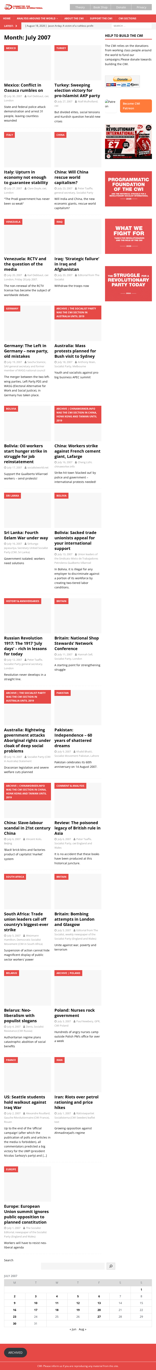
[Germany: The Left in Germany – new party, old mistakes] (27, 323)
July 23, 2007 (65, 188)
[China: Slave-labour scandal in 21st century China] (27, 800)
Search (8, 1260)
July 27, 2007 (65, 101)
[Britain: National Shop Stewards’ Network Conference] (77, 616)
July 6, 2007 (14, 839)
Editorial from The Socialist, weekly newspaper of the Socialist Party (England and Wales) (76, 934)
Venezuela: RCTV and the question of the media (25, 264)
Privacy (141, 7)
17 (35, 1310)
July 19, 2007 (14, 362)
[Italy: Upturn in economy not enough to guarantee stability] (27, 149)
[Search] (111, 1266)
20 (99, 1310)
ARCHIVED (15, 1352)
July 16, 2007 (65, 462)
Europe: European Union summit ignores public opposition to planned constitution (26, 1214)
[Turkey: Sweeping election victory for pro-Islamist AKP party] (77, 63)
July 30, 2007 (14, 96)
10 (35, 1303)
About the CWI (74, 18)
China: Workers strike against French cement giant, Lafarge (77, 451)
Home (7, 18)
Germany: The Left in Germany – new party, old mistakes (26, 351)
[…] (45, 1155)
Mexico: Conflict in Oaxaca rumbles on (23, 87)
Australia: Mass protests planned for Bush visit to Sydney (75, 351)
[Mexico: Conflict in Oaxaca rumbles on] (27, 63)
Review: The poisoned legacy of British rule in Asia (77, 828)
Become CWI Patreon (131, 106)
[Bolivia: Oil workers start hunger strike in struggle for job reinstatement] (27, 423)
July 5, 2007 (14, 935)
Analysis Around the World (36, 18)
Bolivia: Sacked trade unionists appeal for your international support (75, 540)
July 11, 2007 (65, 654)
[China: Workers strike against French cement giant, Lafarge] (77, 423)
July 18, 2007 (65, 362)
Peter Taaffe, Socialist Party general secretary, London (23, 664)
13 (99, 1303)
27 (99, 1316)
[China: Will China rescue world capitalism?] (77, 149)
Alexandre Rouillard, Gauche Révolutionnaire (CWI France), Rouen (27, 1117)
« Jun (73, 1329)
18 (56, 1310)
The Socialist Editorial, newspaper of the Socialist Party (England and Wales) (25, 1232)
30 (14, 1323)
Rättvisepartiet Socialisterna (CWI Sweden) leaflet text (74, 1117)
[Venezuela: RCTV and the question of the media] (27, 236)
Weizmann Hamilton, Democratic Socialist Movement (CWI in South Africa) (23, 940)
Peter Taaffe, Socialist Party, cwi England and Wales (73, 843)
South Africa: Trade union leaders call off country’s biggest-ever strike (26, 921)
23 (14, 1316)
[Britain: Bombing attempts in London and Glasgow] (77, 891)
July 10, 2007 (14, 757)
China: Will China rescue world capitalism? (71, 177)
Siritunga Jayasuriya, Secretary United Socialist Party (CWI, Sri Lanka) (26, 548)
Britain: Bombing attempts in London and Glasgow (74, 919)
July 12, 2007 (14, 659)
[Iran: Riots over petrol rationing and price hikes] (77, 1074)
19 (78, 1310)
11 (56, 1303)
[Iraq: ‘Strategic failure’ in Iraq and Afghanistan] (77, 236)
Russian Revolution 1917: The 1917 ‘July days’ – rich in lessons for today (25, 646)
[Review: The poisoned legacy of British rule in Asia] (77, 800)
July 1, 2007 (64, 1113)
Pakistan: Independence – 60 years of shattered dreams (73, 737)
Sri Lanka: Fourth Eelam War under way (26, 535)
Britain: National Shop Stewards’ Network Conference (76, 643)
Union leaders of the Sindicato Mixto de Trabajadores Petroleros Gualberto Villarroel (76, 558)
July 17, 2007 (14, 467)
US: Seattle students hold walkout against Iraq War (25, 1102)
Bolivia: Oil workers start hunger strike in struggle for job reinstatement (25, 453)
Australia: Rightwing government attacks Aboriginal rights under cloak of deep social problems (27, 740)
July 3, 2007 (64, 1021)
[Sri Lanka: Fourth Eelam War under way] (27, 510)
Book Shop (100, 7)
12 (78, 1303)
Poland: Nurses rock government (74, 1012)
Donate (121, 7)
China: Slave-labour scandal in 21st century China (27, 828)
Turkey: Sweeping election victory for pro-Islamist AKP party (77, 90)
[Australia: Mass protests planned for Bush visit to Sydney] (77, 323)
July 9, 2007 (64, 751)
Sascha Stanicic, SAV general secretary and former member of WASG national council (25, 366)
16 (14, 1310)
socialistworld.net (38, 467)
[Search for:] (131, 25)
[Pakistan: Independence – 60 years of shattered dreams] (77, 707)
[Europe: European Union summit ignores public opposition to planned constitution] (27, 1184)
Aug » (82, 1329)
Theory (80, 7)
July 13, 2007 (65, 554)
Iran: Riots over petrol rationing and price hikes (76, 1102)
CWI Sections (127, 18)
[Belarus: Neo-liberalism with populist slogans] (27, 988)
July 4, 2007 (14, 1026)
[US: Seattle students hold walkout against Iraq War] (27, 1074)
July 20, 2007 (14, 275)
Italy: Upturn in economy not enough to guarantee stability (26, 177)
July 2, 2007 (14, 1113)
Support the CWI (101, 18)
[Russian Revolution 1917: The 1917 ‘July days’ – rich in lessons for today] (27, 616)
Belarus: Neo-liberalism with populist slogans (20, 1015)
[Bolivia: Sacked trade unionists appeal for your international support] (77, 510)
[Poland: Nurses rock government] (77, 988)
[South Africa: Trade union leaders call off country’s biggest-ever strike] (27, 891)
